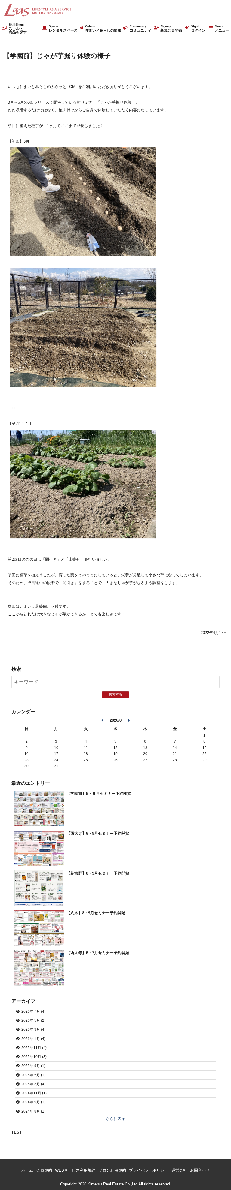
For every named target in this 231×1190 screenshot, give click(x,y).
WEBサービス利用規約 (75, 1170)
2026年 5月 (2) (33, 1020)
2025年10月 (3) (34, 1057)
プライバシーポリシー (148, 1170)
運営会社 (179, 1170)
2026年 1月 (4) (33, 1039)
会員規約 (44, 1170)
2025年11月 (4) (34, 1048)
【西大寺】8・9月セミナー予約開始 (97, 833)
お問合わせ (200, 1170)
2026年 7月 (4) (33, 1011)
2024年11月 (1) (34, 1093)
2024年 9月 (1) (33, 1102)
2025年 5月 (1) (33, 1075)
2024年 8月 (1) (33, 1111)
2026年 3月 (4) (33, 1029)
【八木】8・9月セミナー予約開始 (95, 913)
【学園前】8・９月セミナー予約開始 (98, 793)
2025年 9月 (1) (33, 1066)
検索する (115, 694)
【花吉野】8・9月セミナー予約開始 (97, 873)
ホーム (27, 1170)
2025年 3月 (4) (33, 1084)
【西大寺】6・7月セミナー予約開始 (97, 953)
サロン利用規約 (112, 1170)
